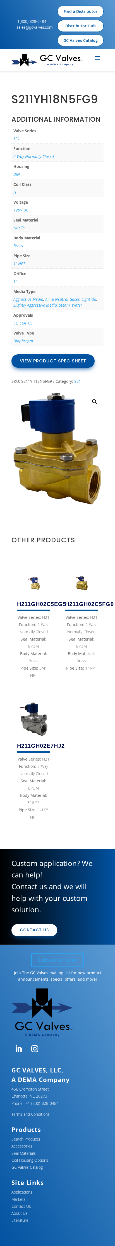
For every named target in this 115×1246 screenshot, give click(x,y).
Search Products (25, 1139)
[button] (95, 402)
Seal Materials (23, 1153)
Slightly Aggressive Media (35, 305)
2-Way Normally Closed (33, 156)
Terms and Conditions (30, 1114)
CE (15, 323)
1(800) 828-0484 (31, 21)
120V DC (20, 210)
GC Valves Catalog (80, 40)
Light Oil (89, 299)
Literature (19, 1220)
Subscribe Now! (57, 960)
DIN (16, 174)
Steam (64, 305)
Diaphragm (23, 340)
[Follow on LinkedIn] (18, 1049)
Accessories (21, 1146)
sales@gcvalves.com (34, 27)
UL (30, 323)
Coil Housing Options (29, 1160)
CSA (23, 323)
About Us (19, 1213)
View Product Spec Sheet (53, 361)
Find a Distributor (80, 11)
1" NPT (19, 263)
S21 (16, 138)
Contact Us (34, 930)
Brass (18, 245)
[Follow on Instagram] (35, 1049)
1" (15, 281)
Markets (18, 1199)
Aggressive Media (28, 299)
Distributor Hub (80, 25)
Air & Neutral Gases (62, 299)
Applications (21, 1192)
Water (77, 305)
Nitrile (19, 227)
